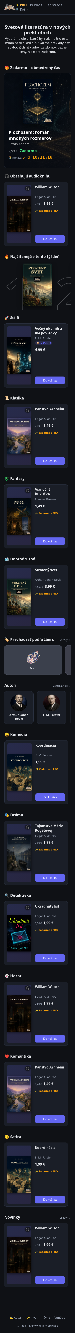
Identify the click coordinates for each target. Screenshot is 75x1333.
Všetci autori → (62, 686)
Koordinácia (45, 745)
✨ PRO (21, 5)
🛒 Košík (21, 9)
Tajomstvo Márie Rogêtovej (49, 828)
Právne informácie (53, 1317)
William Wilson (47, 187)
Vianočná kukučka (43, 491)
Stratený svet (46, 570)
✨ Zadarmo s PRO (46, 210)
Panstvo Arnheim (49, 409)
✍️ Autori (16, 1317)
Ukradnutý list (47, 906)
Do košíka (50, 239)
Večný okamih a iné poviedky (48, 330)
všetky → (65, 640)
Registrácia (54, 5)
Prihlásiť (36, 5)
